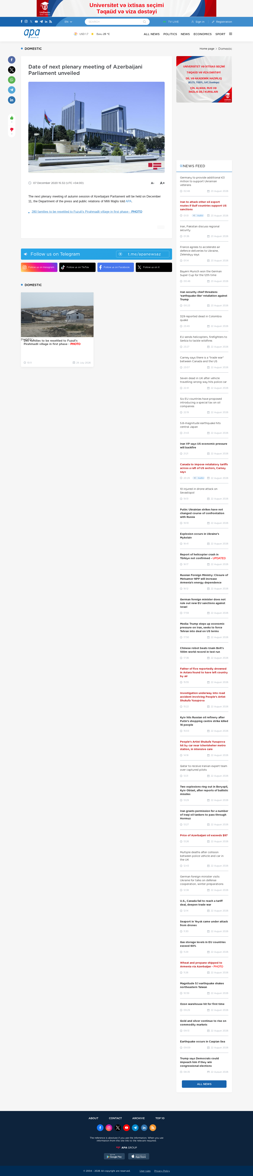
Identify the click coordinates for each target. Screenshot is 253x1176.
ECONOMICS (203, 34)
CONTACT (115, 1118)
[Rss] (50, 22)
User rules (145, 1170)
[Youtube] (36, 22)
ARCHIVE (138, 1118)
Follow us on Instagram (41, 267)
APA (129, 201)
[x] (117, 1128)
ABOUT (93, 1118)
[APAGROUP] (126, 1148)
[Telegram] (41, 22)
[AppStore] (138, 1156)
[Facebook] (21, 22)
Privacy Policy (162, 1170)
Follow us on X (151, 267)
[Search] (144, 22)
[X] (31, 22)
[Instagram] (26, 22)
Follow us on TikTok (78, 267)
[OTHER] (228, 34)
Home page (207, 48)
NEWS (185, 34)
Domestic (225, 49)
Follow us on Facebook (117, 267)
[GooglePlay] (114, 1156)
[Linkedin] (46, 22)
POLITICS (170, 34)
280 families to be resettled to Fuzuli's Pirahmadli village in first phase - (87, 211)
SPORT (220, 34)
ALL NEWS (152, 34)
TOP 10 (159, 1118)
